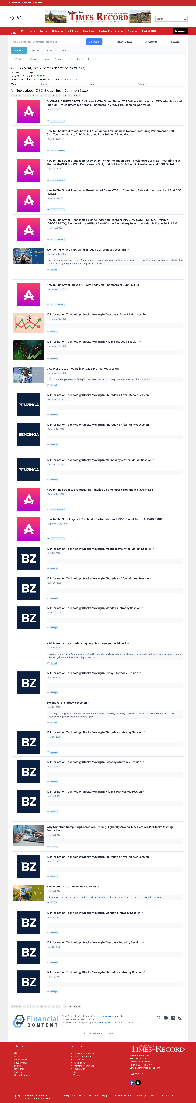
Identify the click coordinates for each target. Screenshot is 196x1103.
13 (70, 95)
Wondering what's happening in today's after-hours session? (88, 249)
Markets (19, 50)
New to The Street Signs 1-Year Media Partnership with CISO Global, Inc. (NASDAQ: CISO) (104, 519)
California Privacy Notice (21, 1098)
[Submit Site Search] (184, 19)
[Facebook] (166, 1021)
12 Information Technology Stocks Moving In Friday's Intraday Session (94, 341)
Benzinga (53, 331)
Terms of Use (85, 1095)
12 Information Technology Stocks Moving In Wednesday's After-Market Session (101, 460)
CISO (80, 68)
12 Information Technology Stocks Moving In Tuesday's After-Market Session (98, 314)
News (47, 59)
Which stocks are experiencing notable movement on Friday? (88, 643)
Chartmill (53, 269)
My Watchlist (150, 41)
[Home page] (98, 16)
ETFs (49, 50)
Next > (77, 95)
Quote (44, 83)
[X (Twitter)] (159, 1021)
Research (142, 83)
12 (65, 95)
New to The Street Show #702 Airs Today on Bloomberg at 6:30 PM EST (93, 284)
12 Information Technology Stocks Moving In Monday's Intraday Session (95, 608)
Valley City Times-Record (37, 1095)
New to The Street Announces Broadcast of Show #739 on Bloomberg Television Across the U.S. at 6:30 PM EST (114, 192)
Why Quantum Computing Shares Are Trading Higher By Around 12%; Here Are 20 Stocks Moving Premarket (110, 828)
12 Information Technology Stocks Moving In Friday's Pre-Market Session (96, 791)
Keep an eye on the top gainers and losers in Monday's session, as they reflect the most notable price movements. (108, 897)
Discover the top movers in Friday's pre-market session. (84, 368)
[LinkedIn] (173, 1021)
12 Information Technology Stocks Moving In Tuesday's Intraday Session (95, 762)
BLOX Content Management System (141, 1095)
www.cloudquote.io (114, 1016)
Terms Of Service (125, 1022)
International (76, 59)
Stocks (35, 50)
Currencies (60, 59)
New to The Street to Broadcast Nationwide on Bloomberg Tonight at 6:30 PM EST (100, 489)
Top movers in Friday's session (68, 702)
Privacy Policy (106, 1022)
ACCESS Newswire (57, 121)
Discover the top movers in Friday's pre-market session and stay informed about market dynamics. (100, 379)
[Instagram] (180, 1021)
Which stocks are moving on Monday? (73, 886)
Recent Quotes (124, 41)
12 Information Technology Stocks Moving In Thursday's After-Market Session (99, 395)
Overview (35, 59)
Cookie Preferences (42, 1098)
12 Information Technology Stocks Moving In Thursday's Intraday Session (96, 732)
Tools (63, 50)
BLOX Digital (167, 1095)
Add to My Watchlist (69, 79)
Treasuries (93, 59)
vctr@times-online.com (148, 1067)
